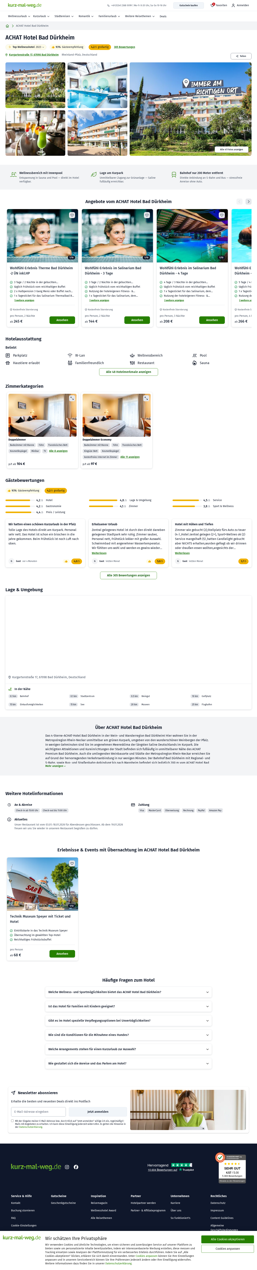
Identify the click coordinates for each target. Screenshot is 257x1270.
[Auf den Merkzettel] (72, 215)
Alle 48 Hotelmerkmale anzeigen (128, 372)
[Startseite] (7, 25)
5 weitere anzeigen (24, 300)
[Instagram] (67, 1167)
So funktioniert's (180, 1218)
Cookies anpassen (146, 1256)
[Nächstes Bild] (72, 236)
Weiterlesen (99, 553)
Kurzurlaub (39, 16)
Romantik (84, 16)
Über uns (176, 1210)
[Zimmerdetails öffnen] (72, 398)
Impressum (217, 1210)
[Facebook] (76, 1167)
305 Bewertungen (124, 47)
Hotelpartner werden (143, 1203)
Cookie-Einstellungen (23, 1225)
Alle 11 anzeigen (130, 457)
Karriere (175, 1203)
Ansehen (62, 320)
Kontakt (15, 1203)
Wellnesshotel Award (103, 1210)
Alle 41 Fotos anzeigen (231, 149)
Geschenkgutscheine (63, 1203)
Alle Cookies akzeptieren (228, 1239)
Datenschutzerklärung (30, 1127)
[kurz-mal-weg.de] (24, 5)
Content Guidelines (222, 1218)
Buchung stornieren (23, 1210)
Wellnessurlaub (17, 16)
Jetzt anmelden (97, 1112)
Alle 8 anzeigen (58, 451)
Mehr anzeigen (54, 766)
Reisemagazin (99, 1203)
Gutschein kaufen (188, 5)
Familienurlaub (107, 16)
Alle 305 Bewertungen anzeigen (128, 575)
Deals (163, 16)
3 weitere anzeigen (99, 300)
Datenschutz (218, 1203)
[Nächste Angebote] (249, 202)
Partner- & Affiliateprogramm (148, 1210)
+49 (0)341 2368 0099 (121, 5)
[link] (42, 268)
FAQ (13, 1218)
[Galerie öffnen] (35, 85)
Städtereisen (62, 16)
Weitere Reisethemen (138, 16)
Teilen (243, 56)
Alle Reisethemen (101, 1218)
